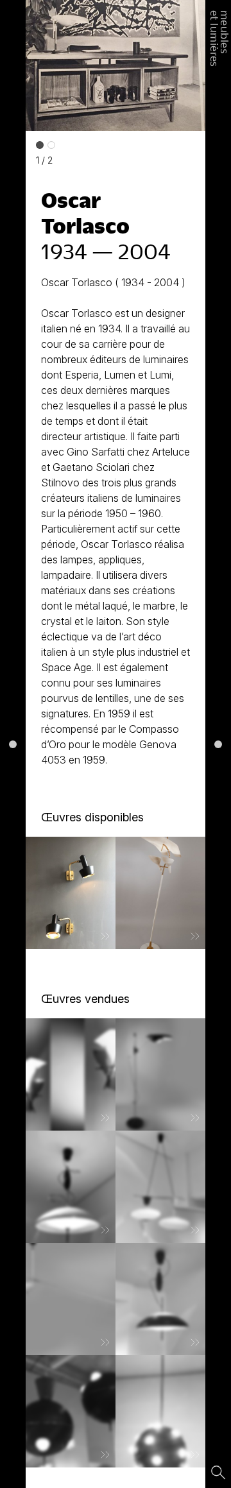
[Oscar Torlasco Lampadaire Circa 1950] (160, 893)
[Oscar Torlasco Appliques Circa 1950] (71, 893)
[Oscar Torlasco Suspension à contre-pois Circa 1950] (160, 1299)
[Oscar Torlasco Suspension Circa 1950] (160, 1187)
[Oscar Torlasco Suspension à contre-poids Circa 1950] (71, 1187)
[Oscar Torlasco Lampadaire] (160, 1074)
